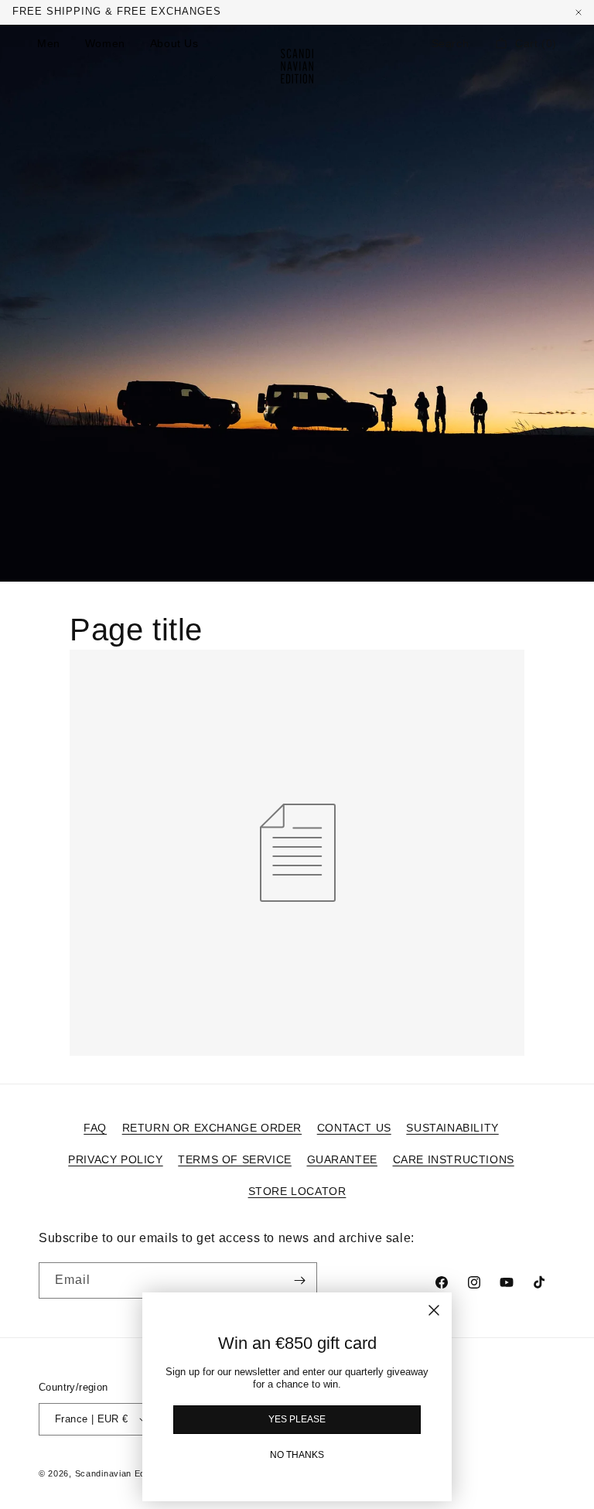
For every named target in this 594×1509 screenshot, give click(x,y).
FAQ (95, 1128)
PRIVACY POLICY (115, 1159)
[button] (450, 43)
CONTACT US (354, 1128)
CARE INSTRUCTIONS (453, 1159)
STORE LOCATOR (297, 1191)
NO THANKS (297, 1454)
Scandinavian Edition (119, 1473)
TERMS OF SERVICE (235, 1159)
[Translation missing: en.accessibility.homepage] (297, 66)
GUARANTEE (342, 1159)
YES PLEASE (297, 1419)
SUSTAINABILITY (452, 1128)
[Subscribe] (299, 1280)
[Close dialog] (434, 1310)
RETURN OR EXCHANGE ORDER (212, 1128)
